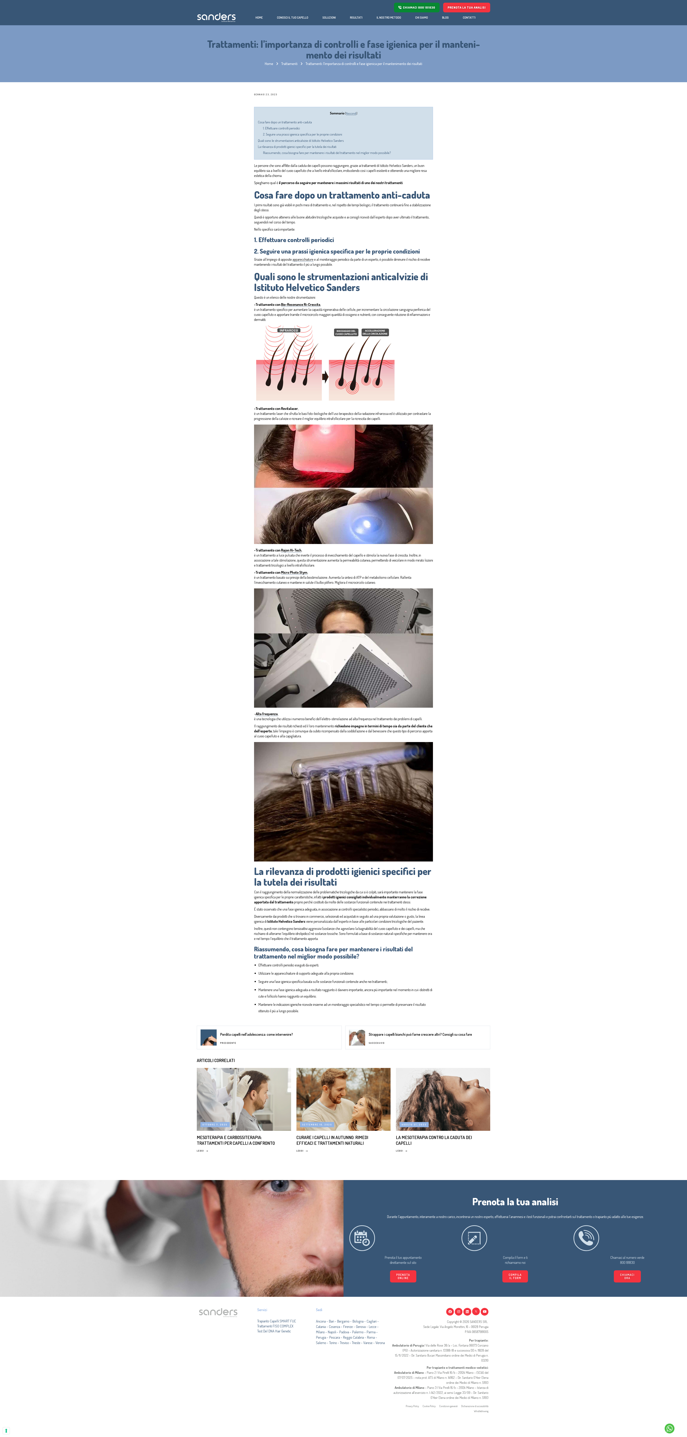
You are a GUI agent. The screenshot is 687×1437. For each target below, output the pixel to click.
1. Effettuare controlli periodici (281, 128)
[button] (515, 1276)
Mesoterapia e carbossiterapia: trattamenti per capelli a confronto (236, 1140)
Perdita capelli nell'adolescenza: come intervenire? (256, 1034)
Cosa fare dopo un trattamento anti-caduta (285, 122)
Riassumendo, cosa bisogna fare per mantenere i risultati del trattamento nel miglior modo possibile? (327, 152)
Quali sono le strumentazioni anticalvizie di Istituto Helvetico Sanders (301, 140)
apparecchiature (303, 259)
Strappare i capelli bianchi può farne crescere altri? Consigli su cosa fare (420, 1034)
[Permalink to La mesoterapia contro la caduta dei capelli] (443, 1099)
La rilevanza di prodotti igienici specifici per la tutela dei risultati (297, 146)
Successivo (377, 1043)
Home (269, 63)
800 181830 (627, 1262)
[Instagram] (458, 1312)
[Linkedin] (467, 1312)
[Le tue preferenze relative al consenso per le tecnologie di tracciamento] (6, 1430)
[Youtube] (484, 1312)
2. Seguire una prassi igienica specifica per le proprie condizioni (302, 134)
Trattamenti (289, 63)
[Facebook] (450, 1312)
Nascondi (351, 113)
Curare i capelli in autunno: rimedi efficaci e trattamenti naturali (332, 1140)
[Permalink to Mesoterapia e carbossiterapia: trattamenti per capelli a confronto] (244, 1099)
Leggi (200, 1150)
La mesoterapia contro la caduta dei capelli (434, 1140)
